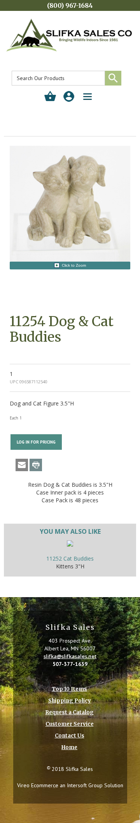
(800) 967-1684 (70, 5)
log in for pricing (36, 442)
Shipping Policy (69, 700)
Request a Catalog (70, 712)
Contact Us (69, 735)
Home (69, 747)
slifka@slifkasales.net (70, 656)
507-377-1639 (70, 663)
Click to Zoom (74, 265)
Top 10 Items (69, 689)
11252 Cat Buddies (70, 558)
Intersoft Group (85, 785)
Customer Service (70, 724)
